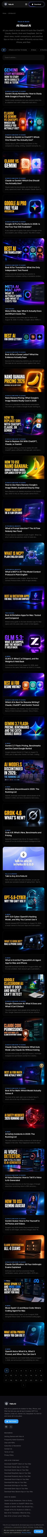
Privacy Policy (9, 1455)
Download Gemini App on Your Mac (16, 1470)
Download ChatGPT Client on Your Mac (17, 1464)
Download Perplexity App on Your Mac (17, 1476)
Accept (38, 1531)
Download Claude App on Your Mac (16, 1467)
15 (36, 1375)
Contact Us (8, 1449)
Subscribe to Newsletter (12, 1446)
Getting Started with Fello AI (14, 1436)
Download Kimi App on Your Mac (15, 1482)
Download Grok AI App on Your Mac (16, 1479)
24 (41, 1380)
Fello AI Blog (23, 21)
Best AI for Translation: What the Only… (17, 1513)
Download (37, 4)
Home (4, 13)
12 (21, 1375)
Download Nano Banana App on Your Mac (18, 1491)
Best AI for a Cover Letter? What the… (17, 1516)
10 (11, 1375)
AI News (33, 50)
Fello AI (11, 4)
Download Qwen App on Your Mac (16, 1488)
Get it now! (12, 1421)
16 (41, 1375)
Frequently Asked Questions (14, 1439)
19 (16, 1380)
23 (36, 1380)
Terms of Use (9, 1452)
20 (21, 1380)
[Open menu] (26, 4)
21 (26, 1380)
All (3, 50)
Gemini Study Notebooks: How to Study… (18, 1500)
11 (16, 1375)
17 (6, 1380)
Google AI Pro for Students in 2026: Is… (18, 1510)
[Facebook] (6, 1427)
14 (31, 1375)
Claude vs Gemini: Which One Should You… (19, 1506)
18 (11, 1380)
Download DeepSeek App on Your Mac (17, 1473)
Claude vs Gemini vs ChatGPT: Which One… (19, 1503)
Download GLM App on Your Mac (15, 1485)
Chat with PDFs (9, 1443)
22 (31, 1380)
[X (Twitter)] (11, 1427)
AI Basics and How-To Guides (18, 50)
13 (26, 1375)
